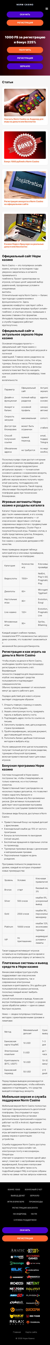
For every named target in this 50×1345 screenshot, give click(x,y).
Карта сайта (31, 1332)
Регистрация (25, 22)
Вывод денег (18, 1195)
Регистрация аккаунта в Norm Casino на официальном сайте (23, 202)
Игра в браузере (15, 1201)
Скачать (25, 14)
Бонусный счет (33, 1189)
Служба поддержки (25, 1220)
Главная (17, 1332)
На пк (34, 1214)
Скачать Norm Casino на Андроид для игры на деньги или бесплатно (23, 120)
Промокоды (36, 1201)
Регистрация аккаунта (25, 1208)
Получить (25, 50)
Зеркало (25, 66)
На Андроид (19, 1214)
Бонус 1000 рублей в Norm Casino (21, 161)
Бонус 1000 (14, 1189)
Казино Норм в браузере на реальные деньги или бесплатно (24, 245)
